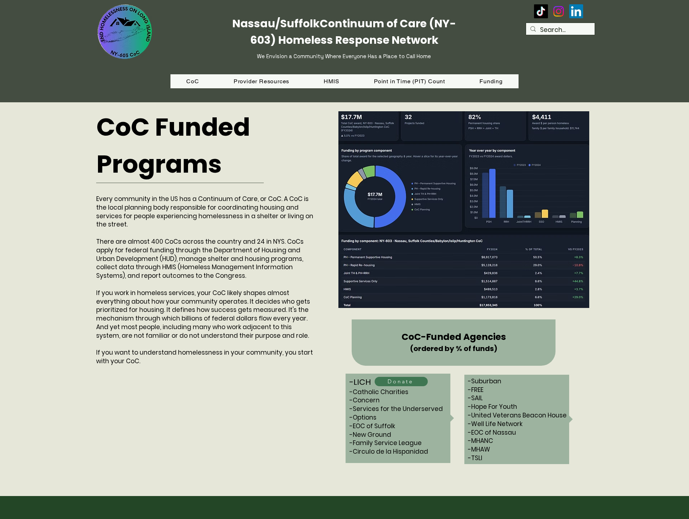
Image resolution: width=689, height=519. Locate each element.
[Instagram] (559, 11)
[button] (491, 81)
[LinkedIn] (576, 11)
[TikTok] (541, 11)
